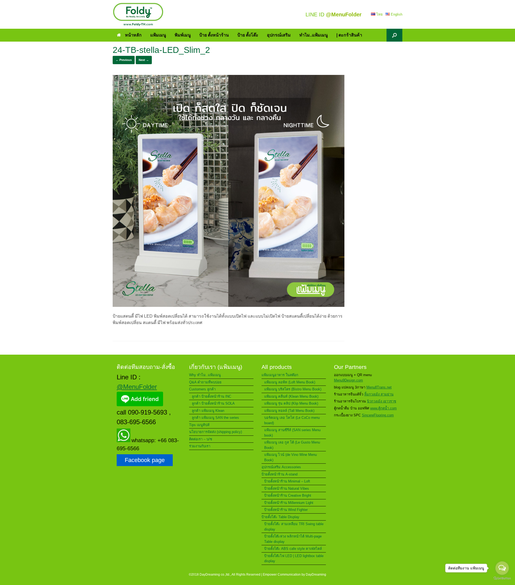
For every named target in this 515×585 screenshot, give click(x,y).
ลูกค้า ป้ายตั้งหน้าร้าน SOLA (213, 403)
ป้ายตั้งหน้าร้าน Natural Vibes (286, 488)
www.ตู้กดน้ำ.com (383, 408)
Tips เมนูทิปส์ (199, 425)
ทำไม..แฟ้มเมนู (313, 35)
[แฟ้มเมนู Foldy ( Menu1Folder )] (138, 14)
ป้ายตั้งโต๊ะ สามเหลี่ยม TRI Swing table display (293, 526)
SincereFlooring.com (378, 415)
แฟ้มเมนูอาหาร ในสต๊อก (280, 375)
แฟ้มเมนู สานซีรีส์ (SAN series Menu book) (292, 432)
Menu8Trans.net (379, 387)
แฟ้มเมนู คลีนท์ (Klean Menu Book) (291, 396)
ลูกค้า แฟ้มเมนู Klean (208, 411)
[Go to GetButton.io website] (502, 579)
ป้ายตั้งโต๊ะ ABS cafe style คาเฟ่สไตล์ (293, 549)
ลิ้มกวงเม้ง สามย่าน (378, 394)
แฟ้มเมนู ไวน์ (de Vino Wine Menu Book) (290, 457)
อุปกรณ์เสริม (279, 35)
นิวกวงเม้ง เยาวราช (381, 401)
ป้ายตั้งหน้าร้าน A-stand (279, 474)
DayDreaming (316, 574)
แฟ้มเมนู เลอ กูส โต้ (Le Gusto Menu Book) (292, 445)
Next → (144, 59)
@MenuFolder (137, 386)
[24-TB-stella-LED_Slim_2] (228, 305)
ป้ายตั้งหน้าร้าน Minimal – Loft (287, 481)
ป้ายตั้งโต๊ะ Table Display (280, 517)
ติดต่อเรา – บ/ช (200, 439)
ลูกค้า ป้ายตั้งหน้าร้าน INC (211, 396)
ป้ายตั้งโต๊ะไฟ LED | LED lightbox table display (293, 558)
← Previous (124, 59)
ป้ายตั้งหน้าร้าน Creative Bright (287, 495)
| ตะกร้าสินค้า (349, 35)
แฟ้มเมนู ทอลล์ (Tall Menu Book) (289, 411)
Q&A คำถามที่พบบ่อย (205, 382)
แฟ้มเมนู (158, 35)
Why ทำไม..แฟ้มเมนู (205, 375)
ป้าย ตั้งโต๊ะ (247, 35)
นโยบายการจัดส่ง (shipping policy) (215, 432)
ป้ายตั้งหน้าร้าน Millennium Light (288, 503)
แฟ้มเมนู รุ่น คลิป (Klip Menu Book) (291, 403)
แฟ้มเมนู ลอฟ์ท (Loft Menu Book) (289, 382)
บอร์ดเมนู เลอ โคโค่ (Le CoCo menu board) (292, 420)
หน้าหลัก (133, 35)
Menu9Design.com (348, 380)
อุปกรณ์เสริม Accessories (281, 467)
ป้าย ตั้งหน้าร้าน (214, 35)
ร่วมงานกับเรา (199, 446)
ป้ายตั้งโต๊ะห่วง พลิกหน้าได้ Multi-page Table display (293, 539)
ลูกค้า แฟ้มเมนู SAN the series (215, 418)
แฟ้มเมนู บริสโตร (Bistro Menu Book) (292, 389)
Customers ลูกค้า (202, 389)
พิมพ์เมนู (183, 35)
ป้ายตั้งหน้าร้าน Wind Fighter (286, 510)
